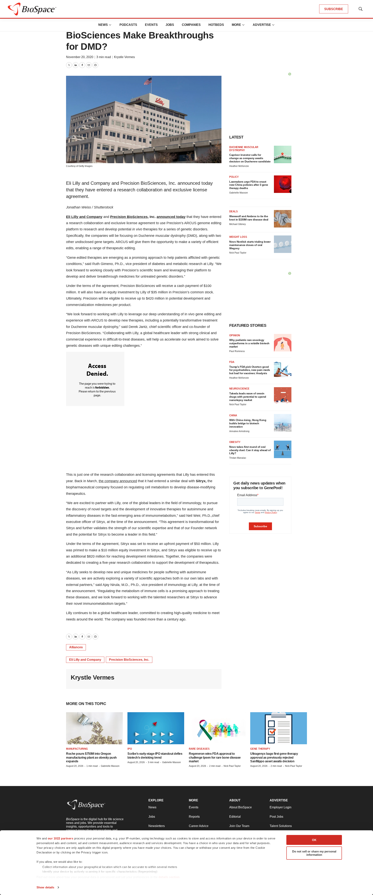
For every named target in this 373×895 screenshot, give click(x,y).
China (233, 415)
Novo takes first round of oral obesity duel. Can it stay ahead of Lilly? (250, 450)
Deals (233, 211)
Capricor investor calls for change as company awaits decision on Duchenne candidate (249, 158)
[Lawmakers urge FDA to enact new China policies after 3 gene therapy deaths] (282, 184)
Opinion (234, 335)
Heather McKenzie (239, 166)
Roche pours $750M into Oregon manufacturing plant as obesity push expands (91, 757)
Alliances (76, 647)
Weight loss (238, 236)
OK (314, 840)
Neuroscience (239, 388)
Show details (45, 887)
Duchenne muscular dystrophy (243, 149)
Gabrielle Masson (238, 192)
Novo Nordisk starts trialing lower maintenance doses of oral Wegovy (249, 245)
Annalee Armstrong (239, 431)
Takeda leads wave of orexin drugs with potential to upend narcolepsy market (247, 397)
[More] (110, 24)
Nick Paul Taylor (237, 252)
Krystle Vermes (124, 57)
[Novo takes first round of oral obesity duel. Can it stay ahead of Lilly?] (282, 449)
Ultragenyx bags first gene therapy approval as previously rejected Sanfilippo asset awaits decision (274, 757)
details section (169, 877)
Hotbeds (216, 24)
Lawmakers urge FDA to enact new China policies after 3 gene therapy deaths (248, 185)
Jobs (170, 24)
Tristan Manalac (237, 458)
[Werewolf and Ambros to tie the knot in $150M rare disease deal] (282, 218)
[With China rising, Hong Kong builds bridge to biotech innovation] (282, 422)
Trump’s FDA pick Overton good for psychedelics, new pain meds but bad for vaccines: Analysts (249, 370)
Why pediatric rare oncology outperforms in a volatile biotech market (249, 343)
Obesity (235, 442)
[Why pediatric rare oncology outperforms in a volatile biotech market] (282, 342)
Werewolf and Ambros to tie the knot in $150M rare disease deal (248, 218)
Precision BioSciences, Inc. (129, 659)
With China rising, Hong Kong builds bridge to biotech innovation (247, 423)
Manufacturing (77, 748)
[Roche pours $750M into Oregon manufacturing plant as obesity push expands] (94, 728)
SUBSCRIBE (333, 9)
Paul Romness (237, 351)
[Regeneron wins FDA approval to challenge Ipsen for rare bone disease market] (217, 728)
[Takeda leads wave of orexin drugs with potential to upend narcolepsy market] (282, 396)
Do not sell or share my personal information (314, 853)
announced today (171, 217)
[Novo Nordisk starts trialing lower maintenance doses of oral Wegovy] (282, 244)
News (103, 24)
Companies (191, 24)
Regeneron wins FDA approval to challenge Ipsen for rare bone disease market (215, 757)
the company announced (118, 481)
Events (151, 24)
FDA (231, 362)
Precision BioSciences (129, 217)
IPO (129, 748)
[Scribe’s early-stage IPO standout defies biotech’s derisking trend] (155, 728)
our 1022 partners (60, 838)
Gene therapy (260, 748)
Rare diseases (199, 748)
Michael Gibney (237, 224)
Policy (234, 176)
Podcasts (128, 24)
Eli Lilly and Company (84, 217)
